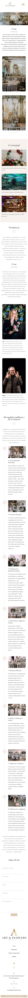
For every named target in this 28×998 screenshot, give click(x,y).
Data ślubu (5, 893)
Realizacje (14, 949)
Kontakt (14, 956)
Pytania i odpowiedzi (14, 953)
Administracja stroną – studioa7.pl (14, 996)
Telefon (4, 885)
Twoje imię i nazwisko (7, 868)
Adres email (5, 876)
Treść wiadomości (6, 901)
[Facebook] (14, 963)
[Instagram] (14, 967)
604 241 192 (14, 984)
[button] (23, 4)
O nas (14, 946)
